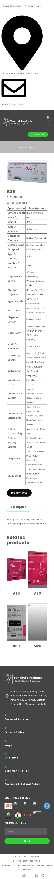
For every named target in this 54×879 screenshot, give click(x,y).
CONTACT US (38, 134)
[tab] (18, 507)
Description (18, 507)
